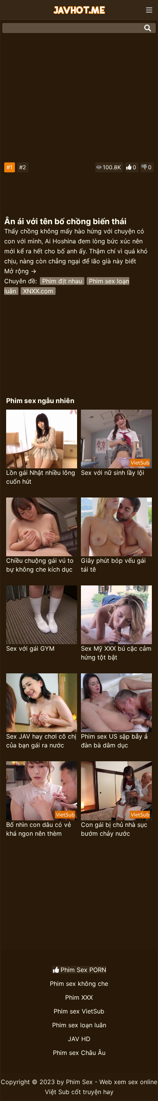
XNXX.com (38, 291)
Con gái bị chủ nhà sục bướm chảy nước (114, 829)
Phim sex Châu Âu (79, 1052)
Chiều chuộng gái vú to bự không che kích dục (40, 565)
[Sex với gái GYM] (41, 614)
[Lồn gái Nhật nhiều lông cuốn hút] (41, 439)
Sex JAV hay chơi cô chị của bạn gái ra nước (41, 740)
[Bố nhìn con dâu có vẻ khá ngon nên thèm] (41, 790)
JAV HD (79, 1039)
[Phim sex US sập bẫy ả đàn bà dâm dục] (116, 702)
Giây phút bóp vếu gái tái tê (113, 565)
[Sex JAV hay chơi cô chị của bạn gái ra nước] (41, 702)
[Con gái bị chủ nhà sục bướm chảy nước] (116, 790)
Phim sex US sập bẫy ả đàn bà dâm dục (114, 740)
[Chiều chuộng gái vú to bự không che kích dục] (41, 527)
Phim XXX (79, 997)
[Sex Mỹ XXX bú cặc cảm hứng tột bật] (116, 614)
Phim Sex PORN (83, 970)
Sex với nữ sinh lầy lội (112, 472)
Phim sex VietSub (79, 1011)
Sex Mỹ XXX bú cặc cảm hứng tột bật (116, 653)
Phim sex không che (79, 983)
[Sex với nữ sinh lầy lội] (116, 439)
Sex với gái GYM (30, 648)
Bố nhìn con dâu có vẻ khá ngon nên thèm (38, 829)
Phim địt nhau (62, 281)
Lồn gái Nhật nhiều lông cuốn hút (40, 477)
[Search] (147, 28)
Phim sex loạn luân (79, 1025)
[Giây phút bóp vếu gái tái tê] (116, 527)
